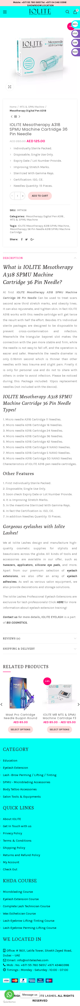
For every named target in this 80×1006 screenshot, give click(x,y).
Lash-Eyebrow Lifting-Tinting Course (28, 920)
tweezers (9, 565)
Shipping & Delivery (19, 648)
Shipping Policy (14, 848)
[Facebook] (22, 239)
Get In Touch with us (17, 826)
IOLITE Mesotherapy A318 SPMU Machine (43, 225)
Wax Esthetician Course (19, 913)
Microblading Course (18, 892)
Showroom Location (40, 5)
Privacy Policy (12, 833)
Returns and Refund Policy (21, 855)
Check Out (10, 869)
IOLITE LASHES (45, 996)
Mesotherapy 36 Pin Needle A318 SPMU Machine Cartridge (40, 231)
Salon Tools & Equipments (22, 796)
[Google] (32, 239)
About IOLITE (12, 819)
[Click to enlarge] (10, 87)
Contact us (10, 617)
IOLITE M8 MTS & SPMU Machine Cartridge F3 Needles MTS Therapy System (59, 716)
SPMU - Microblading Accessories (26, 782)
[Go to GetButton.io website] (9, 1002)
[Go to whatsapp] (9, 994)
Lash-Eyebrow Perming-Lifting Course (29, 928)
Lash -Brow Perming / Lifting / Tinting (30, 775)
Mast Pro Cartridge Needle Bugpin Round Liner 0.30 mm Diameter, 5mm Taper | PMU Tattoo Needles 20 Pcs (20, 716)
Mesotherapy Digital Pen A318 (28, 110)
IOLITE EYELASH (52, 617)
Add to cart (40, 195)
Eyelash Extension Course (21, 899)
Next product (19, 116)
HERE (60, 602)
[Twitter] (26, 239)
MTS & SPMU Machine (32, 106)
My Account (11, 862)
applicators (25, 565)
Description (13, 258)
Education (10, 760)
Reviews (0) (11, 638)
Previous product (12, 116)
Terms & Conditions (17, 840)
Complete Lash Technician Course (26, 906)
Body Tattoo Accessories (20, 789)
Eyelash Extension (15, 767)
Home (13, 106)
